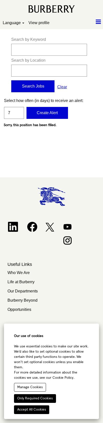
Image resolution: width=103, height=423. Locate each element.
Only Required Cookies (35, 398)
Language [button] (12, 23)
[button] (86, 22)
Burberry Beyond (23, 300)
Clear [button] (62, 87)
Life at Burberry (21, 282)
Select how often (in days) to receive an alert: (14, 100)
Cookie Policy (62, 377)
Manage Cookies (30, 387)
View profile (39, 23)
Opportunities (19, 309)
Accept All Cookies (31, 409)
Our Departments (23, 291)
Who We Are (19, 273)
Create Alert (47, 113)
